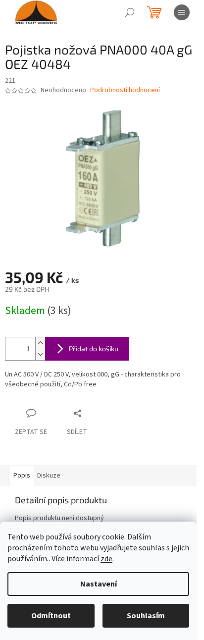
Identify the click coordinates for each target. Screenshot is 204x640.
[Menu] (182, 12)
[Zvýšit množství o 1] (40, 343)
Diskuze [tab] (48, 475)
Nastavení (98, 584)
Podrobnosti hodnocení (125, 90)
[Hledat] (130, 12)
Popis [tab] (21, 475)
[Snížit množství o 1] (40, 354)
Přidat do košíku (93, 348)
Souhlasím (146, 615)
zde (106, 558)
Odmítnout (51, 615)
